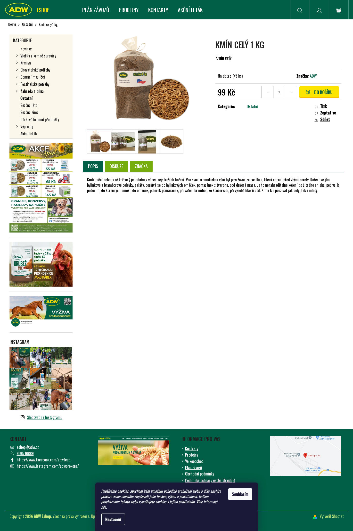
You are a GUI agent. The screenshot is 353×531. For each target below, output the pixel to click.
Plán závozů (193, 467)
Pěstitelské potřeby (34, 84)
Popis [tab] (93, 166)
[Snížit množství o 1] (267, 92)
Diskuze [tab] (116, 166)
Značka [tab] (141, 166)
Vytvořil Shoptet (332, 516)
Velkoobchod (194, 461)
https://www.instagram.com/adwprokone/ (48, 466)
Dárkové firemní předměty (39, 119)
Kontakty (191, 448)
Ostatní (26, 98)
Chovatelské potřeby (35, 70)
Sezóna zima (29, 112)
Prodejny (191, 455)
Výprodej (26, 126)
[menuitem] (95, 9)
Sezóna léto (28, 105)
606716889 (25, 453)
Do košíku (323, 92)
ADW (313, 76)
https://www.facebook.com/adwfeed (43, 460)
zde (103, 507)
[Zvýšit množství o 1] (291, 92)
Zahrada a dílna (32, 91)
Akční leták (28, 134)
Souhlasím (240, 494)
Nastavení (113, 519)
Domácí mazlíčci (32, 77)
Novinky (26, 49)
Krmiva (25, 63)
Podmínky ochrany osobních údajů (210, 480)
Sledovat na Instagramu (44, 417)
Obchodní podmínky (199, 474)
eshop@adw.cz (28, 447)
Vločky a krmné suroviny (38, 56)
